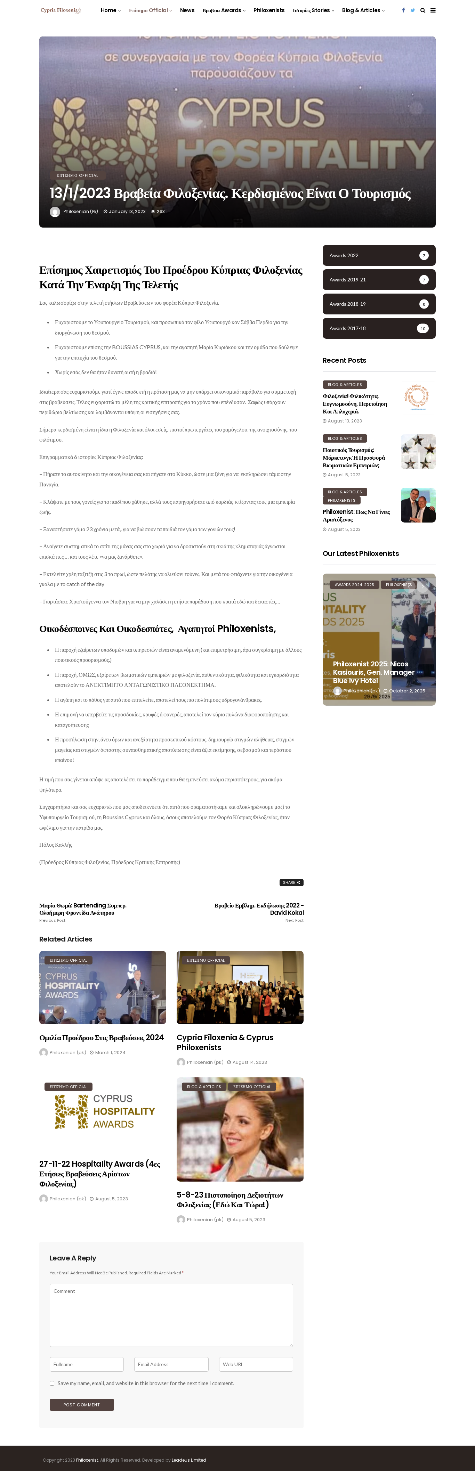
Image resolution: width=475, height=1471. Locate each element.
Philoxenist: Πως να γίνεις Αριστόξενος (356, 516)
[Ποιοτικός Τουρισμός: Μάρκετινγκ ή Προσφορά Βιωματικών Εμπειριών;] (418, 451)
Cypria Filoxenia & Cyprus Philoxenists (225, 1042)
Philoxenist (87, 1460)
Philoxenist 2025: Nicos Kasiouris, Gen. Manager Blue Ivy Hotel (373, 672)
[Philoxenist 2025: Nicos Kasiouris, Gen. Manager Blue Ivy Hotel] (379, 640)
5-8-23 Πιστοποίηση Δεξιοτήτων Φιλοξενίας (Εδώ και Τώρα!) (230, 1200)
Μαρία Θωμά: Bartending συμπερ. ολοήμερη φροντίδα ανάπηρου (83, 912)
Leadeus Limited (189, 1460)
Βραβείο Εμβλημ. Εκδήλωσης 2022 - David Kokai (259, 912)
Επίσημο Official (148, 10)
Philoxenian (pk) (81, 211)
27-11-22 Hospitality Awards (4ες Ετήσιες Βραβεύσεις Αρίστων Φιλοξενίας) (99, 1174)
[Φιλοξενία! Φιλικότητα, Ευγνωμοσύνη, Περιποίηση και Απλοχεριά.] (418, 397)
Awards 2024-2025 (354, 584)
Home (108, 10)
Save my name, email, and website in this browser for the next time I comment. (146, 1383)
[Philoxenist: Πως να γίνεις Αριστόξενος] (418, 505)
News (187, 10)
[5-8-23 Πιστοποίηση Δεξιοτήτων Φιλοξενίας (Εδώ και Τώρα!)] (240, 1129)
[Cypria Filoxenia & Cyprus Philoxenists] (240, 987)
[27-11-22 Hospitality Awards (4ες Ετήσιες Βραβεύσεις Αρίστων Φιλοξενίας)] (102, 1114)
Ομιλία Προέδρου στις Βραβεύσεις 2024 (101, 1037)
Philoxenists (269, 10)
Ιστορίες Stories (311, 10)
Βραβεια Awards (221, 10)
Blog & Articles (361, 10)
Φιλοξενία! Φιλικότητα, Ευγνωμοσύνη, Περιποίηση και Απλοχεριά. (355, 404)
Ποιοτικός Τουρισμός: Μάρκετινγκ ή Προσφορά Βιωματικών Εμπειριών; (354, 457)
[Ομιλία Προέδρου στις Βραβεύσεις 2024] (102, 987)
